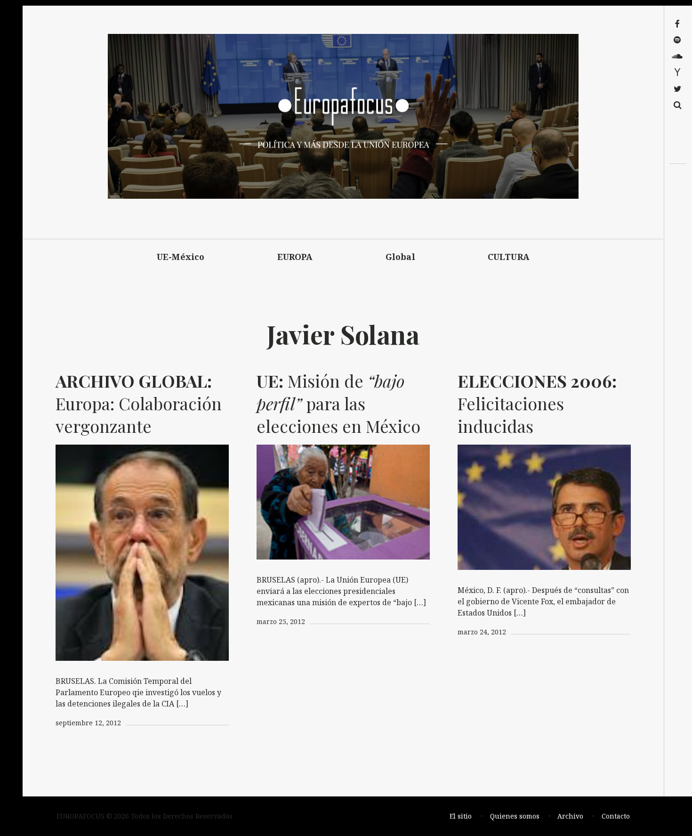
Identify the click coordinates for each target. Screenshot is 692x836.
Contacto (616, 816)
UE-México (181, 256)
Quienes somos (514, 816)
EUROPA (295, 256)
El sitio (461, 816)
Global (400, 256)
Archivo (570, 816)
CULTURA (509, 256)
